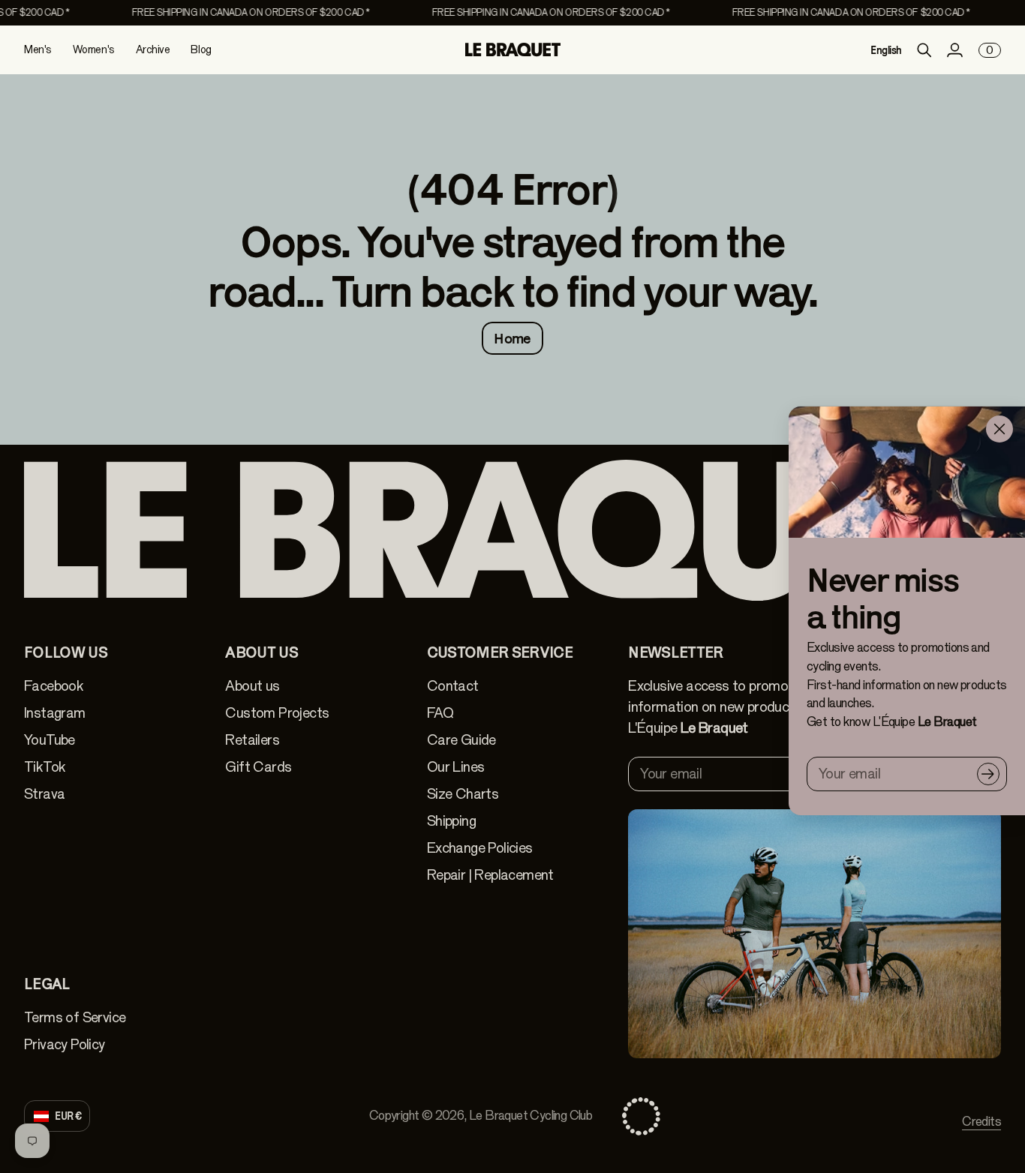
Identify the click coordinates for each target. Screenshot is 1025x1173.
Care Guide (461, 739)
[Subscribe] (988, 774)
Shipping (451, 821)
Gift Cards (258, 767)
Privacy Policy (64, 1044)
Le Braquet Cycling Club (530, 1115)
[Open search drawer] (924, 50)
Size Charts (462, 793)
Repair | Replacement (490, 875)
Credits (981, 1121)
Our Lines (456, 767)
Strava (44, 793)
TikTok (44, 767)
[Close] (999, 429)
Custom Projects (277, 713)
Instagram (55, 713)
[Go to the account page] (954, 50)
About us (252, 685)
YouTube (49, 739)
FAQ (440, 713)
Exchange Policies (480, 847)
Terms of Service (74, 1017)
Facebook (53, 685)
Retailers (252, 739)
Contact (453, 685)
